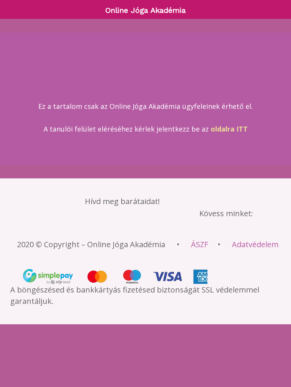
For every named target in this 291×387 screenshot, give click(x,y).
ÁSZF (199, 244)
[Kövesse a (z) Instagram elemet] (120, 226)
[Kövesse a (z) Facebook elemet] (76, 226)
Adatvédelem (255, 244)
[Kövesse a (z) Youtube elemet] (142, 226)
